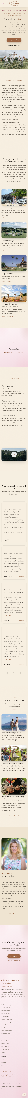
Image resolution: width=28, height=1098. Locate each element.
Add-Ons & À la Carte (6, 1007)
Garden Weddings (5, 1013)
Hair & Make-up (5, 1046)
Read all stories (14, 815)
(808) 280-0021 (7, 1071)
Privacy (3, 1089)
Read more (13, 535)
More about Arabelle (7, 913)
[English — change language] (3, 3)
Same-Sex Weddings (6, 1030)
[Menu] (25, 3)
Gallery (3, 1052)
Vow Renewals (5, 1027)
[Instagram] (2, 1075)
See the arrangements (14, 45)
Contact (3, 1068)
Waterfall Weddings (6, 1022)
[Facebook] (6, 1075)
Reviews (3, 1062)
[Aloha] (24, 1094)
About (2, 1059)
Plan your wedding (14, 40)
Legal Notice (19, 1086)
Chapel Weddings (5, 1016)
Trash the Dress (5, 1049)
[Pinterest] (10, 1075)
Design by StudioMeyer (7, 1092)
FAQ (2, 1065)
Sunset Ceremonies (6, 1025)
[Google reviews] (13, 1075)
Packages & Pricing (6, 1005)
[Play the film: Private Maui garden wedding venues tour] (14, 454)
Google (21, 540)
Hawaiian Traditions (6, 1040)
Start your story (14, 956)
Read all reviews (14, 673)
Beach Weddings (5, 1010)
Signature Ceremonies (6, 1019)
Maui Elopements (5, 1033)
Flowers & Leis (5, 1043)
